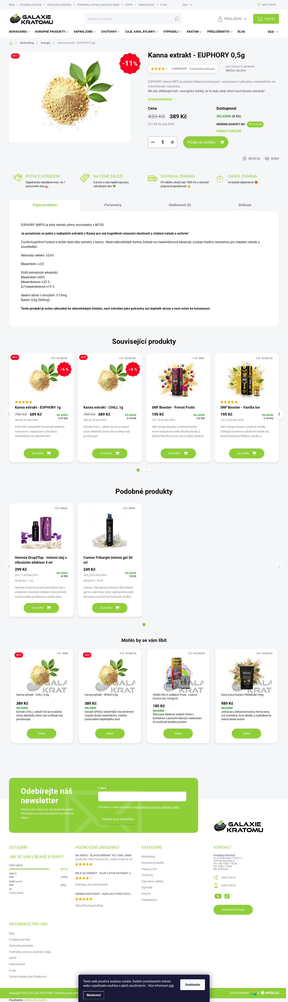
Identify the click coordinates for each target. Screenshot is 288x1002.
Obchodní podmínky (59, 4)
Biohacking (148, 856)
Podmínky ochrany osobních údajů (98, 4)
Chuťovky (147, 875)
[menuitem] (20, 32)
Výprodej (146, 887)
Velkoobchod (146, 4)
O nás (163, 4)
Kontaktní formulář (233, 909)
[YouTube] (218, 895)
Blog (11, 4)
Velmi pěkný (16, 865)
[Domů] (13, 43)
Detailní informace (160, 99)
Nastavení (94, 995)
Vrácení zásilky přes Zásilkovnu (28, 976)
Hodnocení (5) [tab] (180, 205)
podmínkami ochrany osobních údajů (156, 807)
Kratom (146, 893)
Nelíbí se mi (15, 881)
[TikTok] (227, 895)
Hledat (177, 18)
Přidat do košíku (201, 142)
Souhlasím (192, 985)
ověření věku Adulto (35, 1000)
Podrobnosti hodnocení (202, 68)
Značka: (236, 70)
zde (171, 986)
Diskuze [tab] (245, 205)
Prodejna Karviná (30, 4)
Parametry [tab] (112, 205)
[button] (138, 470)
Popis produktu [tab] (45, 205)
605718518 (228, 877)
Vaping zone (149, 869)
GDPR (128, 4)
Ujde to (13, 873)
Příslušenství (149, 899)
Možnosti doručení (228, 130)
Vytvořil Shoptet (239, 992)
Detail (41, 733)
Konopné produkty (152, 862)
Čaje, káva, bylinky (152, 881)
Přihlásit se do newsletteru (118, 819)
